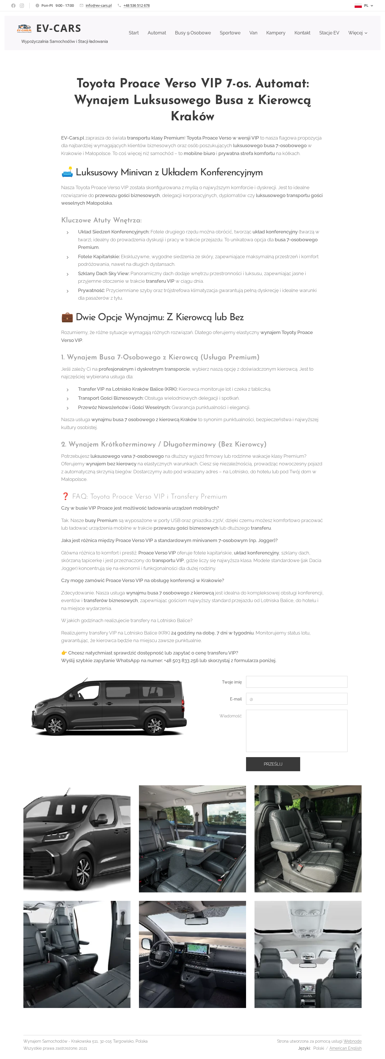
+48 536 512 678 (136, 5)
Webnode (353, 1041)
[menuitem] (135, 33)
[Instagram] (21, 5)
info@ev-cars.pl (99, 5)
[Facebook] (13, 5)
